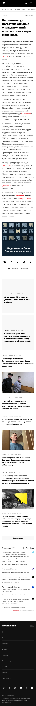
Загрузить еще (18, 538)
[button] (31, 3)
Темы (4, 632)
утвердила (6, 186)
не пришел (26, 114)
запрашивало (25, 199)
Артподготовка (7, 9)
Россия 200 (6, 672)
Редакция (5, 643)
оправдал (20, 196)
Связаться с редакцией (19, 268)
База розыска (6, 678)
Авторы (4, 637)
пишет (5, 56)
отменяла (6, 166)
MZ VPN (4, 666)
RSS (5, 649)
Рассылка (5, 655)
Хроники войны (19, 9)
